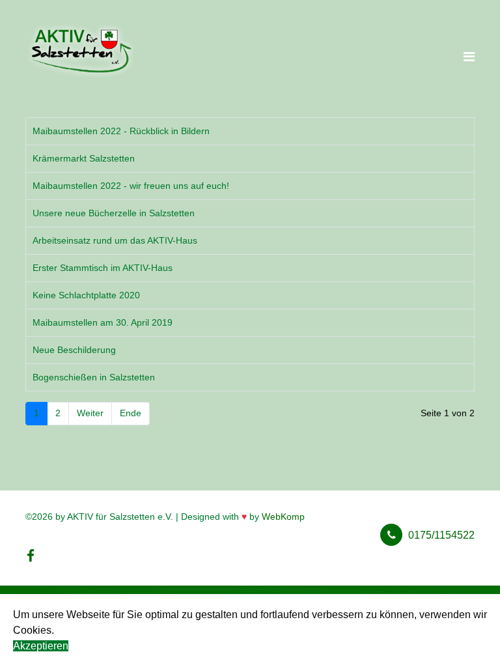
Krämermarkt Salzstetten (84, 158)
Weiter (90, 413)
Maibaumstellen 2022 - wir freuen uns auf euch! (131, 185)
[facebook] (31, 555)
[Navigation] (469, 57)
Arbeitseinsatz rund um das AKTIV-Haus (115, 240)
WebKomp (283, 516)
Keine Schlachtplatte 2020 (86, 295)
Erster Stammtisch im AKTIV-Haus (103, 268)
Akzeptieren (40, 645)
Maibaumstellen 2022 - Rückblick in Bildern (121, 131)
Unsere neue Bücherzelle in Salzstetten (114, 213)
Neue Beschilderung (74, 350)
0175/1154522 (441, 535)
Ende (130, 413)
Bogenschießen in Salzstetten (94, 377)
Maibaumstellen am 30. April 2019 (103, 322)
